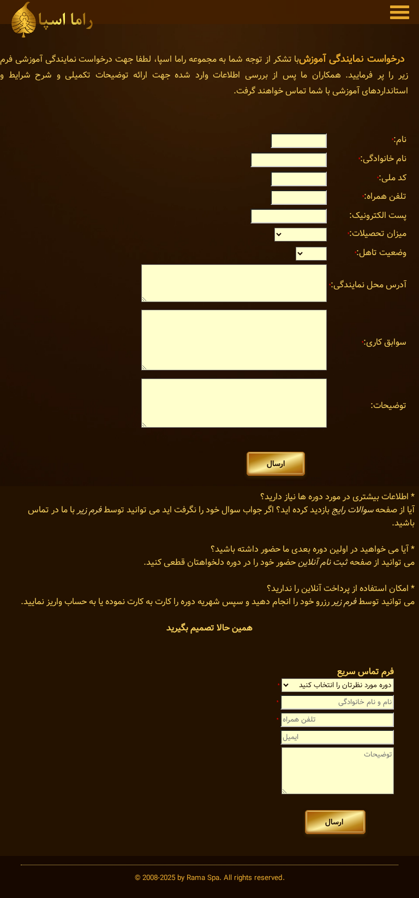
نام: (399, 139)
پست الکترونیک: (377, 215)
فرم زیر (89, 510)
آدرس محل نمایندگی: (367, 285)
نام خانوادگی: (382, 159)
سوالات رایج (352, 510)
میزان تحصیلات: (377, 233)
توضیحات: (388, 405)
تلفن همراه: (384, 196)
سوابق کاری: (384, 342)
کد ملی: (391, 178)
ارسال (276, 464)
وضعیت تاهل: (380, 252)
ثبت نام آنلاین (323, 562)
